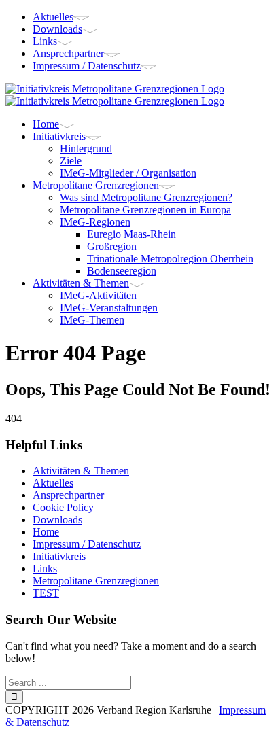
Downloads (57, 519)
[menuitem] (154, 17)
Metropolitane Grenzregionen (96, 581)
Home (46, 532)
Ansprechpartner (68, 495)
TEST (46, 593)
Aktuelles (53, 483)
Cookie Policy (63, 507)
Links (45, 568)
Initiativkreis (59, 556)
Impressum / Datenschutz (87, 544)
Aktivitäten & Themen (81, 470)
